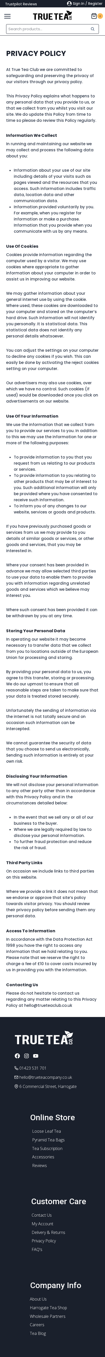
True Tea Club (25, 69)
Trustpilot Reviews (21, 4)
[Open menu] (5, 15)
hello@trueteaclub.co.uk (48, 1005)
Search (94, 29)
